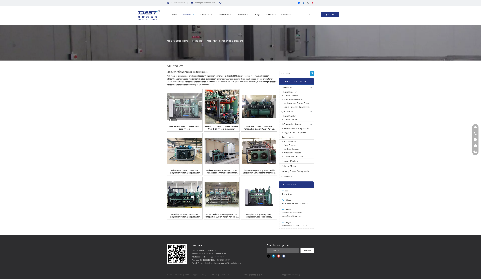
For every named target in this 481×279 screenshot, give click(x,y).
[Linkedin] (303, 3)
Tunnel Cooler (290, 119)
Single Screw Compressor (295, 132)
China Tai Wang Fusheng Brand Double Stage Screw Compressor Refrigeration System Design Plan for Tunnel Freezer (259, 171)
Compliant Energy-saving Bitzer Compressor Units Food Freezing (259, 215)
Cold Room (286, 176)
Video (187, 274)
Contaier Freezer (291, 149)
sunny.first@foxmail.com (292, 212)
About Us (213, 274)
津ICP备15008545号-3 (253, 275)
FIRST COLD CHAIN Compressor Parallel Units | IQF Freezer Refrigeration (221, 127)
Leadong (295, 274)
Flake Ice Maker (288, 166)
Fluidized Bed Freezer (293, 99)
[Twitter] (308, 3)
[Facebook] (299, 3)
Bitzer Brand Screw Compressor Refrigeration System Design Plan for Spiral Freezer (259, 127)
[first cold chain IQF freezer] (177, 254)
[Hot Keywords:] (310, 15)
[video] (184, 106)
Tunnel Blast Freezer (293, 156)
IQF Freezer (286, 87)
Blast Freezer (287, 137)
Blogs (204, 274)
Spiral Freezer (289, 92)
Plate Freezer (289, 145)
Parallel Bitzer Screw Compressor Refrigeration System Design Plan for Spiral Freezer (184, 215)
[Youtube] (312, 3)
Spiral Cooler (289, 116)
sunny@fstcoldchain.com (205, 3)
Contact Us (224, 274)
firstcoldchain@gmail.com (208, 263)
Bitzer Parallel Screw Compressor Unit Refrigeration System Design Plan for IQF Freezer (221, 215)
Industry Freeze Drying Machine (296, 171)
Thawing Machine (289, 161)
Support (195, 274)
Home (169, 274)
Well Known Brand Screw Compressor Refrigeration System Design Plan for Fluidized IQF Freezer (221, 171)
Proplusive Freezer (292, 152)
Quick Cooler (287, 111)
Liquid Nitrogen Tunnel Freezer (298, 107)
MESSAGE (331, 15)
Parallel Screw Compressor (296, 128)
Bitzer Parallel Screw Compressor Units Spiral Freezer (184, 127)
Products (178, 274)
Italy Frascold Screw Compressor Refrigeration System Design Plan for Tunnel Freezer (184, 171)
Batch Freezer (289, 141)
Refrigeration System (291, 124)
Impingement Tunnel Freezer (297, 103)
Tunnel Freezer (290, 95)
